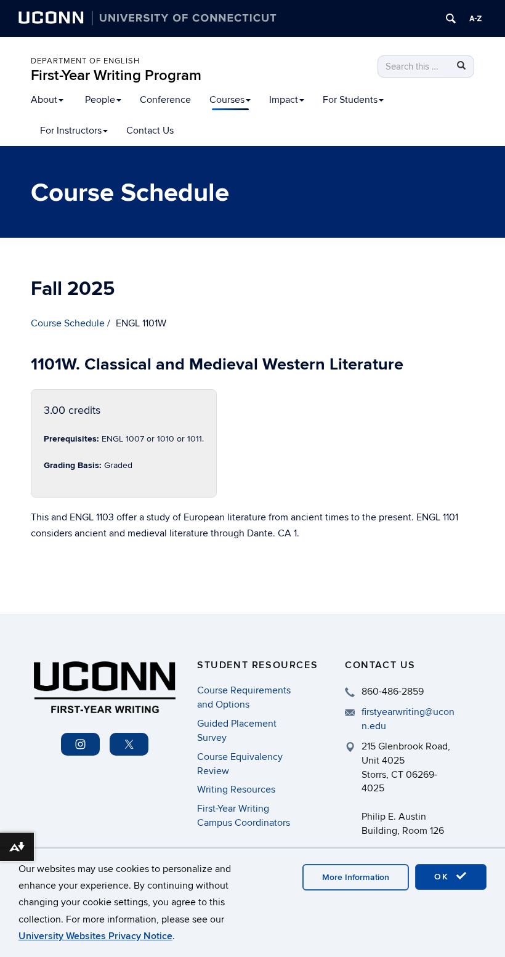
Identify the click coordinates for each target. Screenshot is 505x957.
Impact (283, 100)
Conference (165, 100)
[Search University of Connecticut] (451, 18)
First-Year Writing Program (116, 75)
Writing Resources (236, 789)
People (100, 100)
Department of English (85, 61)
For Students (350, 100)
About (44, 100)
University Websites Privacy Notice (95, 936)
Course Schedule (68, 323)
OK (443, 876)
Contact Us (150, 130)
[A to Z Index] (475, 18)
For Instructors (71, 130)
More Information (355, 877)
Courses (226, 100)
